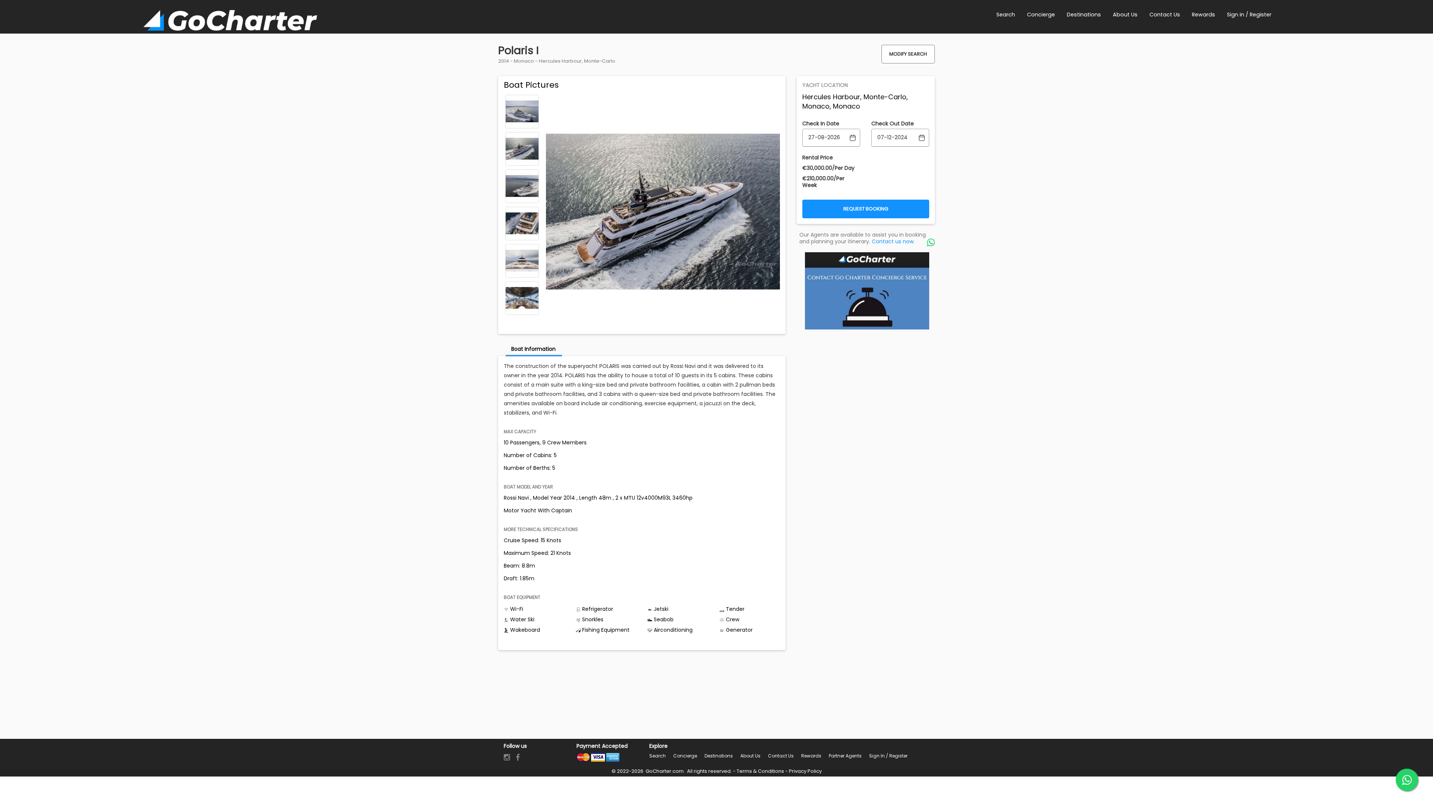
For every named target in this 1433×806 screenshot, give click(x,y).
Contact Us (781, 756)
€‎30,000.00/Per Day (828, 168)
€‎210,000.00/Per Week (823, 181)
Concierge (685, 756)
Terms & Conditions (760, 771)
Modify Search (908, 53)
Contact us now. (893, 241)
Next (522, 309)
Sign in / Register (888, 756)
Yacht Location (825, 85)
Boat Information (533, 349)
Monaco (524, 61)
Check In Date (820, 123)
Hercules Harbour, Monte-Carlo (577, 61)
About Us (750, 756)
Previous (522, 100)
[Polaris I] (522, 111)
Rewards (811, 756)
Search (657, 756)
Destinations (719, 756)
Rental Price (817, 157)
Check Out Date (892, 123)
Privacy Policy (805, 771)
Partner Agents (845, 756)
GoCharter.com (664, 771)
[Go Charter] (230, 22)
